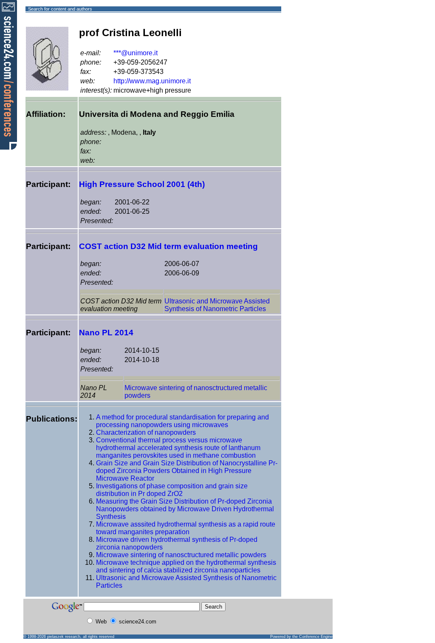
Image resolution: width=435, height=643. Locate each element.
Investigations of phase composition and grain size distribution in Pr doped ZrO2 (172, 489)
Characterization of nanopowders (146, 432)
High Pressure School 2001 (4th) (142, 184)
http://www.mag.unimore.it (152, 81)
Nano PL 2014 (106, 332)
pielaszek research (63, 637)
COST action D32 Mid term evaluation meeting (168, 246)
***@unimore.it (135, 53)
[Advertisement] (312, 39)
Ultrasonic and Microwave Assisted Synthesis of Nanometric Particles (217, 304)
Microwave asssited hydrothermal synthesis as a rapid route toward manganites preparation (185, 528)
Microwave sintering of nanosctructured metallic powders (181, 554)
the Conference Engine (312, 637)
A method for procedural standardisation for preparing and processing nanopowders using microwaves (182, 421)
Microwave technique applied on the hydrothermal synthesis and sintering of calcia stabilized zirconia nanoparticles (186, 566)
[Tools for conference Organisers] (8, 74)
